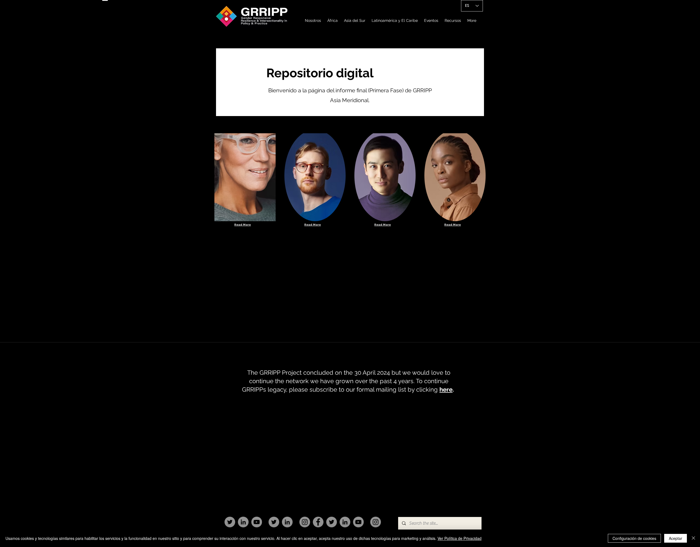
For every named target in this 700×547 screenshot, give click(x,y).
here (446, 389)
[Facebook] (318, 522)
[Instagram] (304, 522)
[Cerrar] (693, 538)
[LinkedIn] (243, 522)
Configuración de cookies (634, 538)
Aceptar (675, 538)
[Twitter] (229, 522)
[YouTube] (256, 522)
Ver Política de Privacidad (460, 538)
